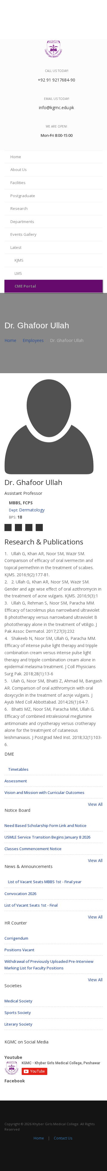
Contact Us (39, 6)
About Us (18, 169)
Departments (22, 221)
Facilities (18, 182)
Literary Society (18, 1024)
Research (19, 208)
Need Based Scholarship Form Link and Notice (45, 825)
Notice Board (17, 810)
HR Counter (15, 923)
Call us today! (56, 71)
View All (95, 804)
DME (9, 754)
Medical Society (18, 1001)
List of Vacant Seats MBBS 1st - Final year (44, 881)
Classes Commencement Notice (33, 848)
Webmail (70, 6)
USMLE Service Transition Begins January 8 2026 (47, 837)
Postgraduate (22, 195)
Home (15, 156)
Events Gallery (23, 234)
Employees (33, 340)
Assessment (15, 781)
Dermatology (27, 510)
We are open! (56, 126)
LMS (18, 273)
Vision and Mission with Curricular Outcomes (44, 792)
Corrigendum (16, 938)
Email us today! (56, 99)
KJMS (19, 260)
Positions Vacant (19, 949)
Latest (15, 247)
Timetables (18, 769)
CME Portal (25, 286)
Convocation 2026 (20, 893)
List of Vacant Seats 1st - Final (31, 905)
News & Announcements (28, 866)
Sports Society (17, 1012)
